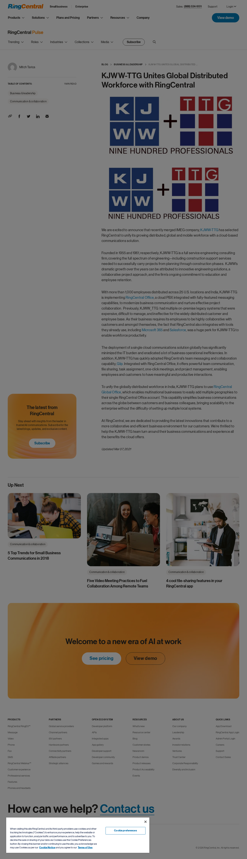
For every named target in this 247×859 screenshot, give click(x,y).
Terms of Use (85, 847)
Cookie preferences (125, 830)
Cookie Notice (47, 847)
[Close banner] (145, 822)
